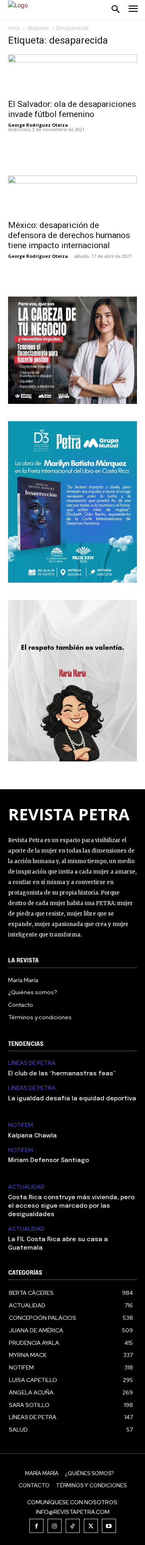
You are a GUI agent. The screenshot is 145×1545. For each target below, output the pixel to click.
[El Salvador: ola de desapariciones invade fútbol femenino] (72, 74)
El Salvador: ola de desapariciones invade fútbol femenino (72, 109)
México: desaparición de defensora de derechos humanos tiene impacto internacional (69, 235)
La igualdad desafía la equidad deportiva (72, 1099)
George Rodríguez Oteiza (38, 125)
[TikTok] (73, 1526)
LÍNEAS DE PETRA (32, 1063)
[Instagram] (55, 1526)
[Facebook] (36, 1526)
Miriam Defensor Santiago (48, 1160)
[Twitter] (91, 1526)
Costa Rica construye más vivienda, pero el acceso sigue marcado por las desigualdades (71, 1206)
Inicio (14, 28)
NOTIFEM (20, 1125)
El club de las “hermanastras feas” (62, 1073)
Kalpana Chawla (32, 1136)
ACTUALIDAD (26, 1186)
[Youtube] (109, 1526)
